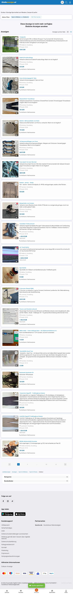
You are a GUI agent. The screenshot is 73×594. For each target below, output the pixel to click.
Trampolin (22, 37)
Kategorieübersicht (7, 544)
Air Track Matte (24, 247)
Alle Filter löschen (36, 17)
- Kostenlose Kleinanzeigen (48, 525)
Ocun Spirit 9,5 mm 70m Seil (27, 162)
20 (67, 32)
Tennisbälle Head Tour (26, 351)
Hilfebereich (5, 525)
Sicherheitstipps (6, 528)
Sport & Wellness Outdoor (19, 17)
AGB (3, 531)
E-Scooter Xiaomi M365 (26, 288)
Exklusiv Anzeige (6, 566)
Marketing (4, 550)
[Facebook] (3, 501)
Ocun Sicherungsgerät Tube (27, 78)
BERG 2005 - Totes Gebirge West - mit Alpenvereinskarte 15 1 (38, 330)
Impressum (5, 553)
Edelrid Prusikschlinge (26, 57)
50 (71, 32)
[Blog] (12, 501)
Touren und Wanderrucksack (28, 309)
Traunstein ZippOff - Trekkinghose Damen (32, 393)
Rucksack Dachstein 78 (26, 372)
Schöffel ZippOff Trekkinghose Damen (31, 416)
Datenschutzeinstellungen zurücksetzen (14, 534)
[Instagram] (8, 501)
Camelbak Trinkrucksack (26, 223)
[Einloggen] (70, 1)
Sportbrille (22, 268)
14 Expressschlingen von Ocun (28, 141)
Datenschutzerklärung (8, 541)
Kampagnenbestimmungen (10, 556)
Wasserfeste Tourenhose (26, 98)
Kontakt (4, 547)
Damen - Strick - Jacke (26, 182)
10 (46, 464)
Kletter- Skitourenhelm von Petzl (29, 121)
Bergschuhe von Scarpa (26, 203)
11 (56, 464)
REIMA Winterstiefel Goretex (28, 441)
